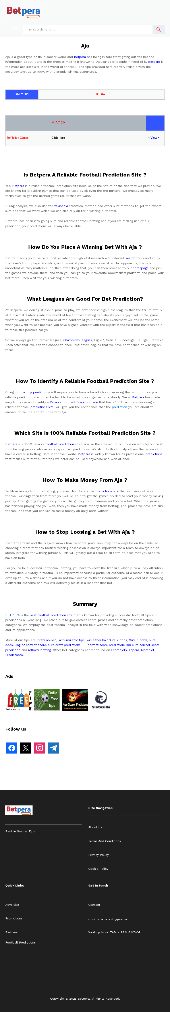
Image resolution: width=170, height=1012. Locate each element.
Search (159, 29)
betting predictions (36, 392)
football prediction (60, 444)
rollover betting (39, 650)
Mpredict (147, 650)
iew (155, 138)
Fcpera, (135, 650)
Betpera (80, 57)
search (130, 258)
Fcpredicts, (119, 650)
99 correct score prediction (103, 645)
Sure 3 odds (138, 640)
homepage (141, 268)
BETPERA (12, 615)
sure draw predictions (64, 645)
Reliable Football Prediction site (74, 402)
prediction (119, 407)
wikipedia (61, 206)
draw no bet (46, 640)
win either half (97, 640)
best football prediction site (51, 615)
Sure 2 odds (118, 640)
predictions (154, 454)
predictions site (42, 407)
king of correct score (30, 645)
